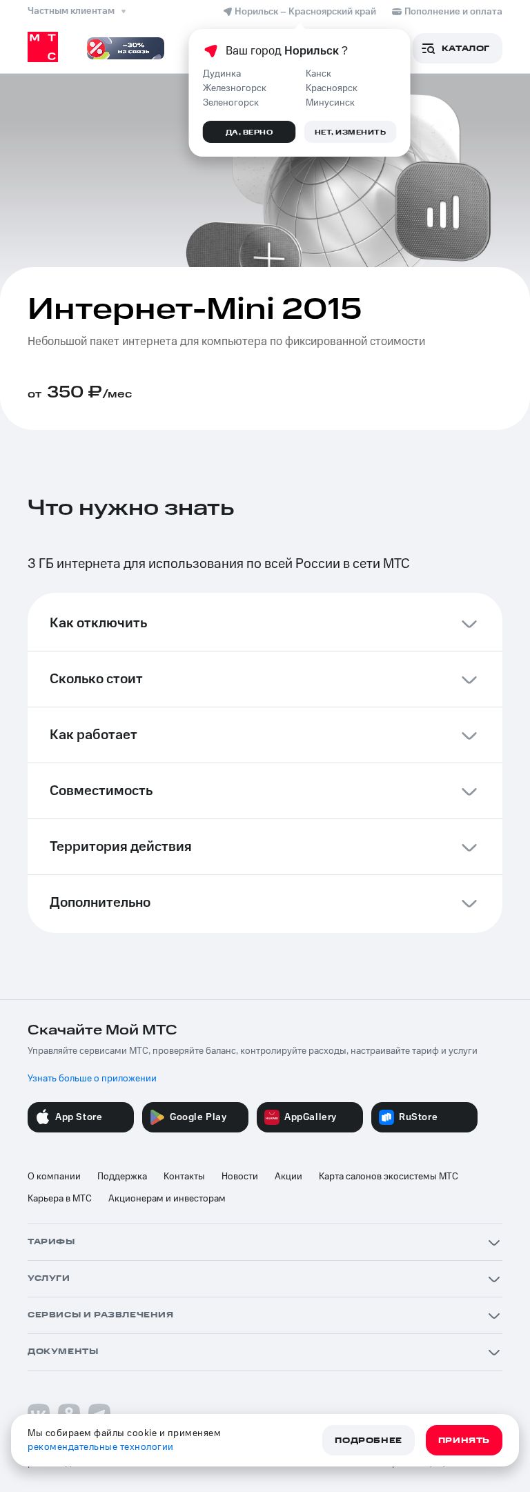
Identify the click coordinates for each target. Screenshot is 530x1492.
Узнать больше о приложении (92, 1079)
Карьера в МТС (60, 1199)
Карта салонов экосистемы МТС (388, 1177)
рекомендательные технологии (101, 1447)
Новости (240, 1177)
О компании (54, 1177)
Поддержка (122, 1177)
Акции (288, 1177)
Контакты (184, 1177)
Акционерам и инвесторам (167, 1199)
